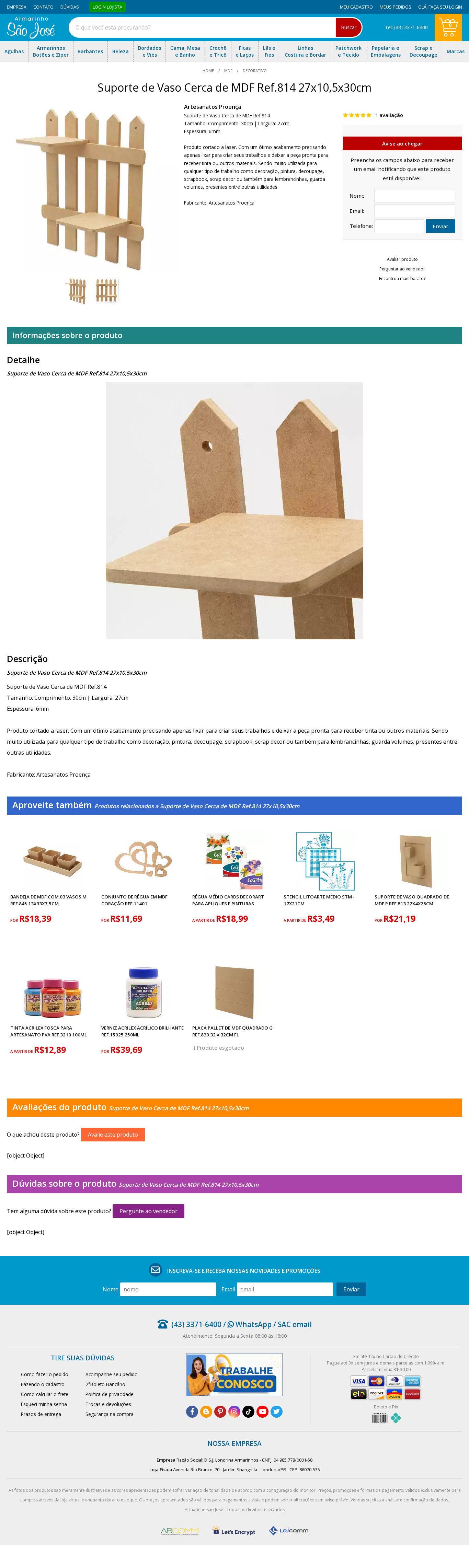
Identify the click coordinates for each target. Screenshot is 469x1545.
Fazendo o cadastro (43, 1384)
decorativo (254, 70)
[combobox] (216, 27)
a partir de (204, 920)
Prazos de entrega (41, 1414)
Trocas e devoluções (108, 1404)
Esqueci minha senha (44, 1404)
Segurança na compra (109, 1414)
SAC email (295, 1324)
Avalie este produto (113, 1134)
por (14, 920)
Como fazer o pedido (44, 1374)
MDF (228, 70)
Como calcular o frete (44, 1394)
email (228, 1289)
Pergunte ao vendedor (148, 1211)
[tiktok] (248, 1412)
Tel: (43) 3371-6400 (406, 27)
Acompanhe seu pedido (111, 1374)
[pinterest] (220, 1412)
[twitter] (277, 1412)
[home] (31, 36)
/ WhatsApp (246, 1324)
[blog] (206, 1412)
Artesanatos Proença (212, 107)
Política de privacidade (109, 1394)
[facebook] (192, 1412)
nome (110, 1289)
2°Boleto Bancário (105, 1384)
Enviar (440, 226)
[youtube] (262, 1412)
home (209, 70)
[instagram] (234, 1412)
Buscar (348, 27)
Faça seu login (445, 7)
